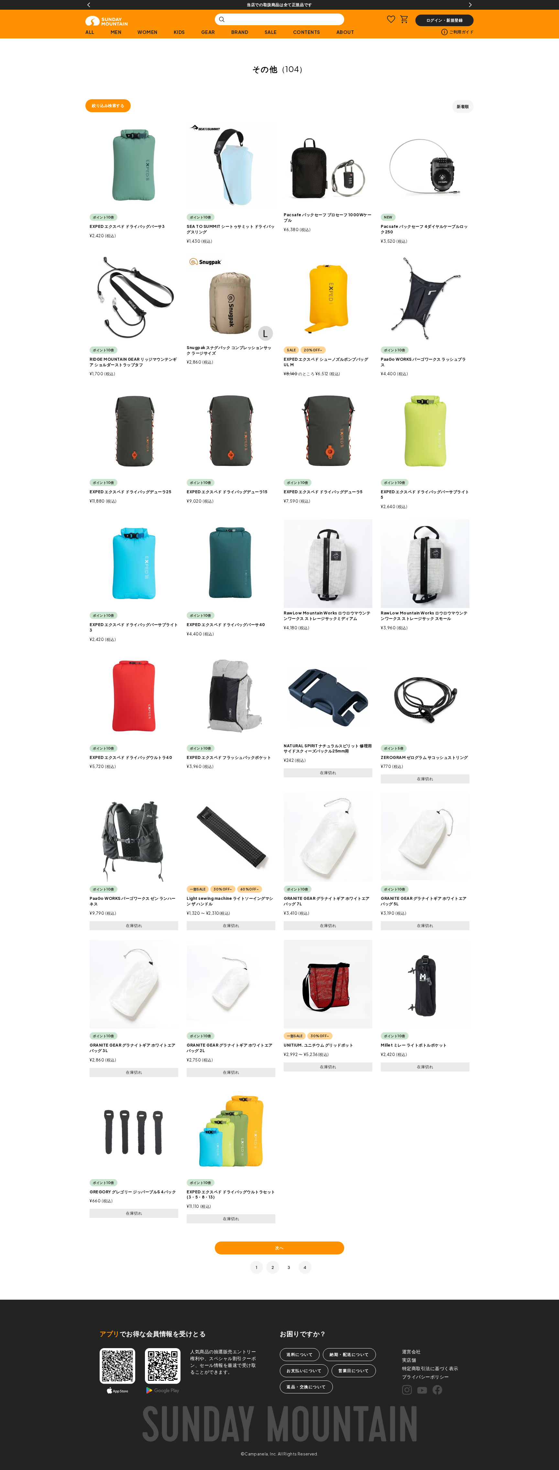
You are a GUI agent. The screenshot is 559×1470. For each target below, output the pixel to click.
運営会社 (411, 1351)
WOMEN (147, 32)
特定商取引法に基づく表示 (430, 1368)
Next (470, 5)
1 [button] (257, 1267)
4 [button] (305, 1267)
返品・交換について (306, 1386)
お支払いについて (304, 1370)
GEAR (208, 32)
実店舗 (409, 1360)
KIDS (179, 32)
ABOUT (345, 32)
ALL (89, 32)
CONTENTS (306, 32)
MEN (116, 32)
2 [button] (272, 1267)
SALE (271, 32)
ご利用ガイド (461, 31)
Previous (88, 5)
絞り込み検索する (108, 105)
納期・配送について (349, 1354)
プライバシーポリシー (425, 1376)
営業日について (353, 1370)
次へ (279, 1247)
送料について (300, 1354)
